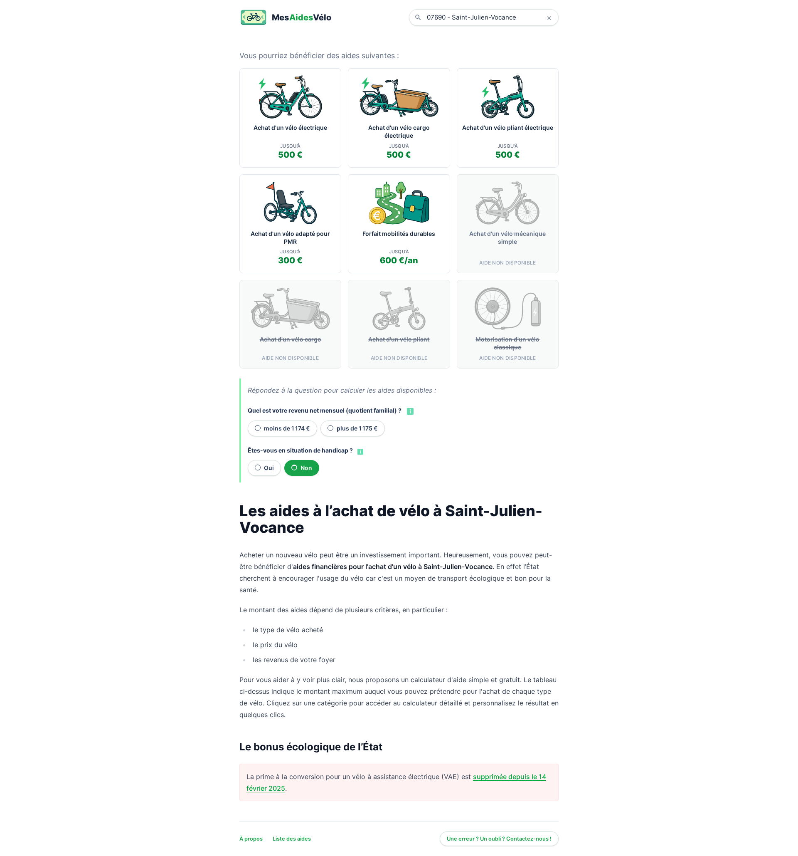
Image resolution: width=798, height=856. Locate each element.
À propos (251, 839)
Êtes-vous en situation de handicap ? (300, 450)
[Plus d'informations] (409, 411)
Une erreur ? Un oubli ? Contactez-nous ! (499, 839)
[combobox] (490, 17)
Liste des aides (292, 839)
